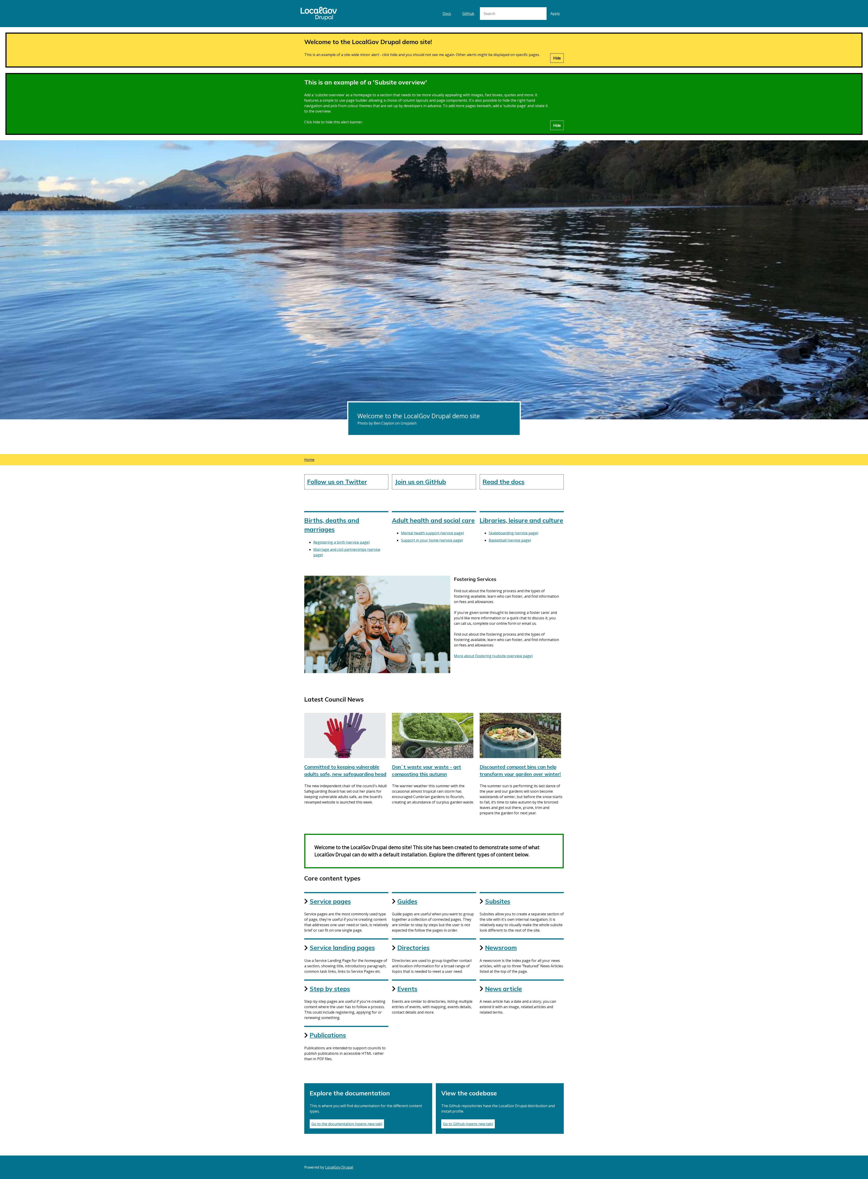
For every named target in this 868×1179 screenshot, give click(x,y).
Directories (413, 947)
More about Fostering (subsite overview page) (493, 655)
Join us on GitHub (420, 482)
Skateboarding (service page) (513, 533)
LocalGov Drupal (339, 1167)
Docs (447, 13)
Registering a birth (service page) (341, 542)
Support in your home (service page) (432, 540)
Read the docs (503, 482)
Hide (557, 58)
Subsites (497, 901)
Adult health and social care (433, 520)
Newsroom (501, 947)
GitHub (468, 13)
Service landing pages (342, 947)
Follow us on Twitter (337, 482)
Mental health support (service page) (432, 533)
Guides (407, 901)
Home (309, 459)
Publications (328, 1035)
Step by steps (330, 989)
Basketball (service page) (510, 540)
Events (407, 989)
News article (503, 989)
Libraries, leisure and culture (521, 520)
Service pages (330, 901)
